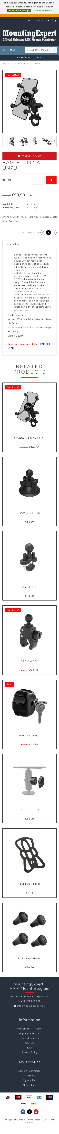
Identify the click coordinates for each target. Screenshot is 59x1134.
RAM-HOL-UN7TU (29, 884)
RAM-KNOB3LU (29, 735)
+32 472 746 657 (30, 1001)
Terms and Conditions (29, 1038)
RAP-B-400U (29, 661)
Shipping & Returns (29, 1033)
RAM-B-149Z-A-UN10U (30, 438)
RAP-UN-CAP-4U (29, 958)
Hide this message (19, 11)
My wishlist (29, 1080)
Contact (29, 1043)
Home (5, 63)
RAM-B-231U (29, 587)
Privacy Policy (29, 1052)
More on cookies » (42, 11)
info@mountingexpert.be (31, 1006)
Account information (29, 1071)
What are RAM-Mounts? (29, 1028)
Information (13, 244)
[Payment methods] (8, 1097)
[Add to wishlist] (3, 180)
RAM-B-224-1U (29, 513)
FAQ (29, 1047)
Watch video (30, 155)
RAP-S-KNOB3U (29, 810)
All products (30, 1085)
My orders (29, 1075)
